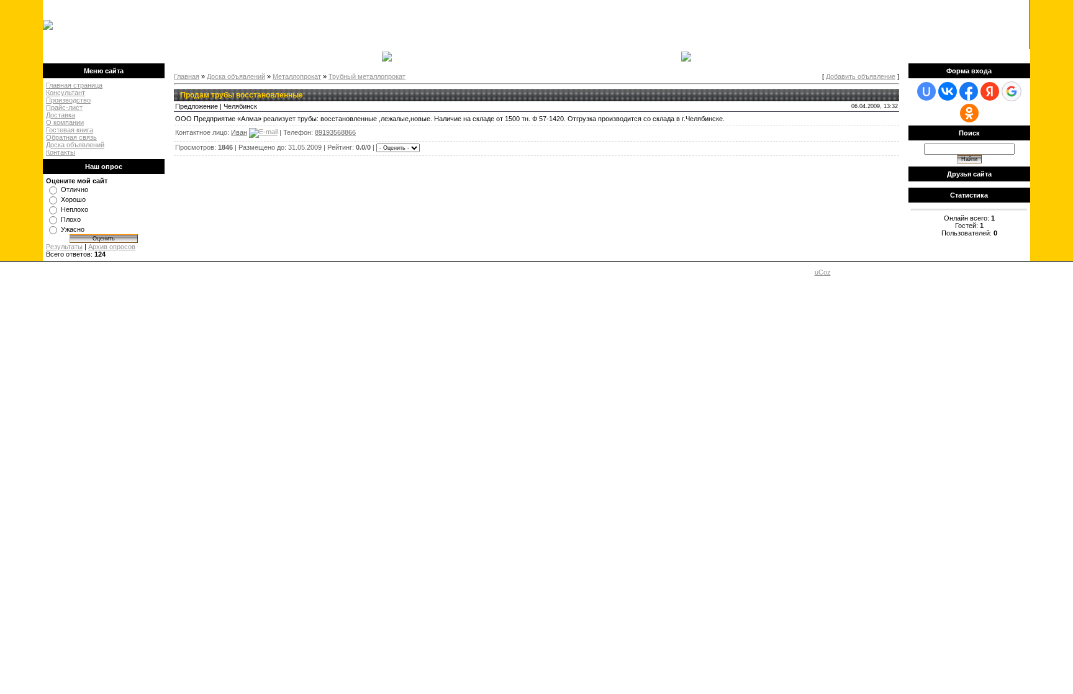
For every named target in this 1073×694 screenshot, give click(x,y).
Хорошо (73, 199)
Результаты (64, 246)
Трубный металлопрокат (366, 76)
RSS (1016, 25)
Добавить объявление (860, 76)
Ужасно (72, 229)
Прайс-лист (64, 107)
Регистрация (97, 56)
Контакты (60, 152)
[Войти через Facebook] (968, 91)
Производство (68, 100)
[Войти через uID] (926, 91)
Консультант (65, 92)
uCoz (823, 272)
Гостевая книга (69, 130)
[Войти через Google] (1011, 91)
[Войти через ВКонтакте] (947, 91)
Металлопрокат (297, 76)
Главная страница (74, 85)
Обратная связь (71, 137)
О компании (65, 122)
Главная (61, 56)
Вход (129, 56)
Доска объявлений (75, 144)
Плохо (71, 219)
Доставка (60, 115)
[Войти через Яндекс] (989, 91)
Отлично (74, 189)
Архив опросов (111, 246)
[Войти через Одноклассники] (969, 113)
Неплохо (74, 209)
